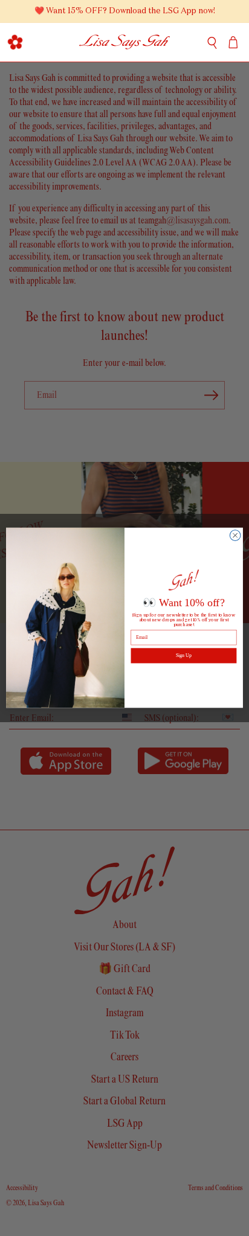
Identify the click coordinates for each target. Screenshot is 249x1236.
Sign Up (184, 656)
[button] (15, 42)
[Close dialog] (235, 535)
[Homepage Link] (125, 42)
